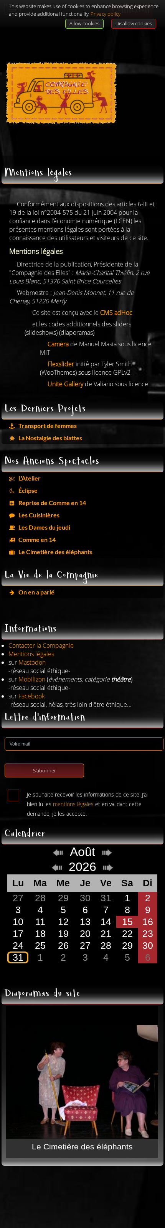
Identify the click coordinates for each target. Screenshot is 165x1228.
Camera (58, 344)
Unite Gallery (65, 384)
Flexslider (61, 364)
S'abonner (44, 770)
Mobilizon (31, 679)
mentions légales (73, 804)
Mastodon (32, 662)
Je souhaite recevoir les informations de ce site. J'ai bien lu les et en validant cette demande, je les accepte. (87, 796)
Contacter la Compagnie (41, 645)
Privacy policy (105, 13)
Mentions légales (31, 654)
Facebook (31, 696)
